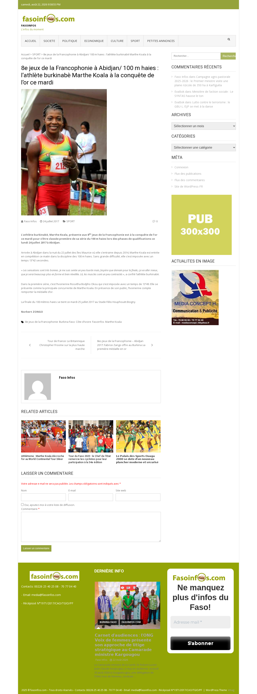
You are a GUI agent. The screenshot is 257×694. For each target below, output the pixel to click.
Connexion (181, 167)
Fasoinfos (28, 25)
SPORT (135, 41)
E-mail (72, 490)
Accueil (30, 41)
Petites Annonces (161, 41)
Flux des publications (187, 174)
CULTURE (117, 41)
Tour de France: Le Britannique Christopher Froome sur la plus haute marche (62, 345)
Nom (24, 490)
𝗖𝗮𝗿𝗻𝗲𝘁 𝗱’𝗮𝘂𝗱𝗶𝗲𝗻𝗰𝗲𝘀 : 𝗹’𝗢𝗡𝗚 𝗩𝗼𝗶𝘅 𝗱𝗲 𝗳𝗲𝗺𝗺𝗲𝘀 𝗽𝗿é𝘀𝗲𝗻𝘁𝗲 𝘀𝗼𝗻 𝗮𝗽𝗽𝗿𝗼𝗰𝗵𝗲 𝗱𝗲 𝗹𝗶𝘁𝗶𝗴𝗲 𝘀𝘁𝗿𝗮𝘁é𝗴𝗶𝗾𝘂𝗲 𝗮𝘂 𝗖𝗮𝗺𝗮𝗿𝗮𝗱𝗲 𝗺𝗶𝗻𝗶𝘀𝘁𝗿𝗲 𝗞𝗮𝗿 (124, 645)
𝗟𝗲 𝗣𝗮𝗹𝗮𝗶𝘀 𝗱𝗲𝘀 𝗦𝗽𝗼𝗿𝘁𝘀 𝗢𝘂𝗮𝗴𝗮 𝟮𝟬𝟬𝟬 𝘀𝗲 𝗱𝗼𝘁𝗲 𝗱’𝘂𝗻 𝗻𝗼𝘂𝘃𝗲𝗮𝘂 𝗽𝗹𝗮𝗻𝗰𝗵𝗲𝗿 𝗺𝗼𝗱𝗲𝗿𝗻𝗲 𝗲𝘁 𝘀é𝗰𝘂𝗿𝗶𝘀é (137, 459)
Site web (121, 490)
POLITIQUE (69, 41)
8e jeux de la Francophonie (41, 322)
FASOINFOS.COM (131, 622)
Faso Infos (30, 221)
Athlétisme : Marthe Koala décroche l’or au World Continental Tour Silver (42, 458)
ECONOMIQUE (94, 41)
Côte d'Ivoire (83, 322)
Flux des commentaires (189, 180)
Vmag (231, 690)
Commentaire (30, 509)
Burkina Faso (67, 322)
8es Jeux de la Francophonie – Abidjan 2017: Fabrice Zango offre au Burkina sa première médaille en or (121, 345)
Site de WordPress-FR (188, 186)
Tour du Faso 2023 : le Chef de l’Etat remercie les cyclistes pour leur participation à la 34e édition (89, 459)
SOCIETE (49, 41)
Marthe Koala (113, 322)
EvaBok (179, 91)
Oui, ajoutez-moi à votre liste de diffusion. (49, 505)
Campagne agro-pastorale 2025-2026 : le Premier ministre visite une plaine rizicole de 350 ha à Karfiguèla (202, 81)
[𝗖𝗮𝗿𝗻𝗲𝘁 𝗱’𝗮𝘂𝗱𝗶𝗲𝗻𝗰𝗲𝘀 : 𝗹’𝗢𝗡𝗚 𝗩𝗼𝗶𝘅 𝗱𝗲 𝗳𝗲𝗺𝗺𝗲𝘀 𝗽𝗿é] (127, 605)
